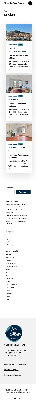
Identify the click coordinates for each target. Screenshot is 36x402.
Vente (24, 51)
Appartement (12, 44)
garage (8, 260)
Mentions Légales (11, 370)
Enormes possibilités (12, 251)
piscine (8, 281)
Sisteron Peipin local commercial (16, 215)
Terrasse (9, 293)
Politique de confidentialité (15, 364)
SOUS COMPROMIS (14, 51)
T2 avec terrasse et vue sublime (16, 218)
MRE (20, 44)
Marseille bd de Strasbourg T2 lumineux (16, 222)
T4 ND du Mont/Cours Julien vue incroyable (16, 211)
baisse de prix (10, 245)
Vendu (8, 296)
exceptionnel (10, 257)
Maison (8, 269)
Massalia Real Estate (14, 3)
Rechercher (9, 187)
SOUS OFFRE (21, 147)
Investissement (11, 263)
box (7, 248)
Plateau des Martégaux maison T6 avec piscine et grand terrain (17, 206)
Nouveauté (12, 48)
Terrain (8, 290)
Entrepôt (8, 254)
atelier (8, 242)
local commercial (11, 266)
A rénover (9, 236)
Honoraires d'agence (12, 375)
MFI (7, 272)
